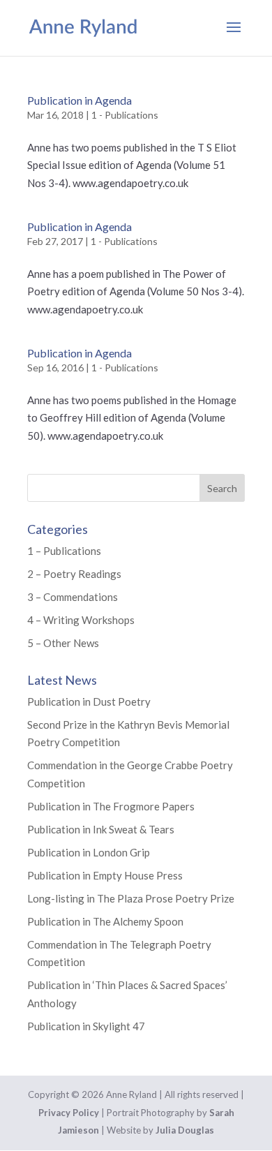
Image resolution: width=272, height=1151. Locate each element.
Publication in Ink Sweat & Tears (100, 829)
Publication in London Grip (88, 852)
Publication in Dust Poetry (89, 701)
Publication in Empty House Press (105, 875)
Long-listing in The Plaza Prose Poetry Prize (130, 898)
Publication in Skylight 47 (86, 1026)
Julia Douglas (185, 1130)
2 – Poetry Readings (74, 573)
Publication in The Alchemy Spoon (105, 921)
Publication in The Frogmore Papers (111, 806)
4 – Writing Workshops (81, 620)
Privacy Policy (68, 1112)
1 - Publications (124, 115)
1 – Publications (64, 550)
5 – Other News (63, 643)
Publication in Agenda (79, 100)
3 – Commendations (72, 597)
